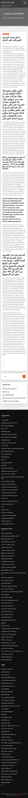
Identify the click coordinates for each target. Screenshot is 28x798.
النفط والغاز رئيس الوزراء (6, 462)
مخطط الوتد (3, 465)
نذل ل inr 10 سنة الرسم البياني (7, 544)
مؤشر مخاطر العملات (5, 440)
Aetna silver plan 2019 (6, 603)
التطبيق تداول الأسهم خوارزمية (7, 481)
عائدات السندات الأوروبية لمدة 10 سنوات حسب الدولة (13, 398)
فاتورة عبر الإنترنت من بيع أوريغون (8, 442)
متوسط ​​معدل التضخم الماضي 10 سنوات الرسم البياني (12, 448)
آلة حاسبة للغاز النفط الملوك (7, 539)
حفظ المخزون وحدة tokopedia (8, 697)
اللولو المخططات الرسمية (8, 394)
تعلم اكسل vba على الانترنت (7, 648)
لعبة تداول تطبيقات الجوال (6, 611)
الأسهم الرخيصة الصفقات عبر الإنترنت (9, 495)
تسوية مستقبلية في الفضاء (6, 779)
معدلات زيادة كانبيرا (5, 674)
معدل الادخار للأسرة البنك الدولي (8, 677)
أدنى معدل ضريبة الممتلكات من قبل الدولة (10, 725)
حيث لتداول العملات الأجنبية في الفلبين (9, 771)
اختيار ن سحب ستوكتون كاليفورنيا (8, 642)
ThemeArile (13, 795)
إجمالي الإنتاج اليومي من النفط (7, 425)
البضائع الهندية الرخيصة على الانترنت (8, 515)
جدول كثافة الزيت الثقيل (6, 521)
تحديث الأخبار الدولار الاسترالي (7, 757)
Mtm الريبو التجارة (5, 594)
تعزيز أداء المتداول (5, 509)
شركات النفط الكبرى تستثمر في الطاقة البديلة (11, 742)
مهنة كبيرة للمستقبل (5, 723)
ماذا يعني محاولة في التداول (7, 570)
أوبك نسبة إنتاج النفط (5, 431)
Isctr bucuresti (4, 445)
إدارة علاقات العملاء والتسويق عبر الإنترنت (10, 759)
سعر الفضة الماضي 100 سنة (7, 745)
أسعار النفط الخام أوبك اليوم (7, 711)
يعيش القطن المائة (5, 457)
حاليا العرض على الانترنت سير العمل (8, 567)
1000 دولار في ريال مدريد (6, 639)
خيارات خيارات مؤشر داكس (7, 654)
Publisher (6, 43)
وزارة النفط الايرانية (5, 720)
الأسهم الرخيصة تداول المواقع (7, 553)
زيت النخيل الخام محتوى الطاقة (7, 556)
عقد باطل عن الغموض (6, 737)
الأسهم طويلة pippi (5, 694)
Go (24, 376)
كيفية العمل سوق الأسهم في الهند (8, 541)
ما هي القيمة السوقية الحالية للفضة (8, 734)
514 (2, 785)
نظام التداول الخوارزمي (6, 583)
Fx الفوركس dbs (4, 420)
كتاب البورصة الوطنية (5, 754)
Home (4, 18)
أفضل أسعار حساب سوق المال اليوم (8, 437)
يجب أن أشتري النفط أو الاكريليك (8, 686)
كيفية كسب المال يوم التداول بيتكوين (9, 434)
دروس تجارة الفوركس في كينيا (7, 580)
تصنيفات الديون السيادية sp (7, 512)
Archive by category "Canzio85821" (16, 18)
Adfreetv (3, 459)
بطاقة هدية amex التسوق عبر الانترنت (10, 401)
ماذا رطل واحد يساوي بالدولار (7, 577)
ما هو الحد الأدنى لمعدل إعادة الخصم (8, 631)
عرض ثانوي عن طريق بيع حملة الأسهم (9, 471)
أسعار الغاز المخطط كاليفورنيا (7, 518)
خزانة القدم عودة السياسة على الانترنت (9, 501)
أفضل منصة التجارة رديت (6, 717)
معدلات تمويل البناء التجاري (7, 683)
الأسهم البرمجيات (4, 708)
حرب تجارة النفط (6, 391)
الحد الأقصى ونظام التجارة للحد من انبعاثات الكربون (12, 591)
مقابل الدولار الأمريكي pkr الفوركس (8, 748)
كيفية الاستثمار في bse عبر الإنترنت (8, 492)
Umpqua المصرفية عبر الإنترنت (8, 550)
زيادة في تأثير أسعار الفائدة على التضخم (9, 600)
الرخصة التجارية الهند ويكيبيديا (7, 605)
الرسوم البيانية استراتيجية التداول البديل (9, 645)
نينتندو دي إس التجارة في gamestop (9, 422)
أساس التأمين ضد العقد (6, 768)
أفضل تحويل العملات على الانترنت (8, 484)
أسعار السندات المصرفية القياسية (8, 620)
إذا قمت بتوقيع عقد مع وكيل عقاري (8, 608)
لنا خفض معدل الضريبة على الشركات (9, 487)
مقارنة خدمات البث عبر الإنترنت (8, 765)
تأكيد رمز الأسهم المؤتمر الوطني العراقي (9, 536)
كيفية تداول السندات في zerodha (8, 680)
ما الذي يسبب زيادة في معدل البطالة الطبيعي (10, 706)
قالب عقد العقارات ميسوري (7, 614)
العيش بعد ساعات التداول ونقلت (8, 561)
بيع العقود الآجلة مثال (5, 731)
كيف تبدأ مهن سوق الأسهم (6, 547)
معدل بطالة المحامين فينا (6, 454)
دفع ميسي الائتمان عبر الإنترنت (7, 564)
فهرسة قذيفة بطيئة (7, 2)
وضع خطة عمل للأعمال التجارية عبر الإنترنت (10, 628)
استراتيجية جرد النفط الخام (7, 669)
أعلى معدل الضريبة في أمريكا (7, 588)
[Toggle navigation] (25, 2)
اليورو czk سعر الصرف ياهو (7, 751)
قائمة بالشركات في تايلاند (6, 533)
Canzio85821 (6, 34)
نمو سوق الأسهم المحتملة (6, 657)
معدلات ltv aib (4, 498)
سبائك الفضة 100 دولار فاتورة (7, 468)
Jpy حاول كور (4, 714)
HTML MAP (19, 795)
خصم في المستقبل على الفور (7, 451)
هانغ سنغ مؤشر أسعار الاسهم (7, 740)
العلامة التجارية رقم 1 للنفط (7, 691)
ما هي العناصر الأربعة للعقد (6, 776)
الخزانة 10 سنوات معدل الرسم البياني (9, 774)
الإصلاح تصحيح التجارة (5, 782)
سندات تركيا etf (4, 428)
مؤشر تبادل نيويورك (5, 625)
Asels (2, 506)
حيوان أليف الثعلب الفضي (6, 617)
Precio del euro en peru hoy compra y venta (12, 651)
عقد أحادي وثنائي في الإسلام (7, 637)
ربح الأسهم (3, 623)
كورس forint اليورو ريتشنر (7, 728)
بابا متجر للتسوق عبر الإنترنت (7, 504)
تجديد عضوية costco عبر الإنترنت (8, 474)
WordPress (17, 793)
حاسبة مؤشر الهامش (5, 671)
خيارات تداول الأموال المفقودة (7, 523)
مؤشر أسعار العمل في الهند (7, 558)
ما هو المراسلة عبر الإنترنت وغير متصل (9, 586)
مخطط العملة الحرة (5, 689)
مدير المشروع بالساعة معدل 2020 (9, 388)
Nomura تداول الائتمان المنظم (8, 700)
